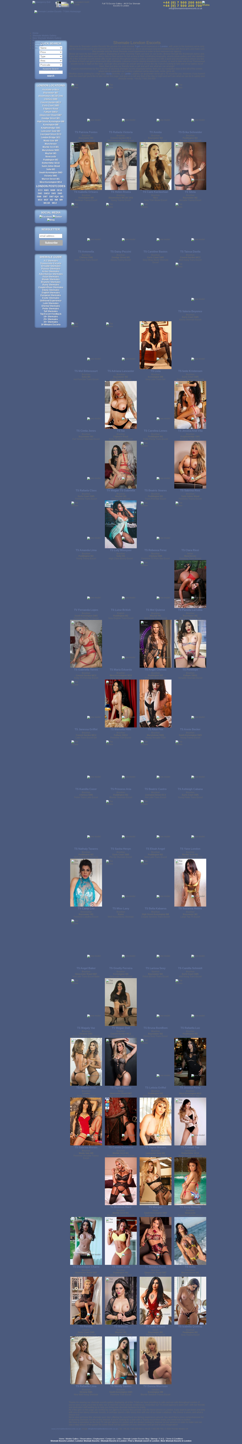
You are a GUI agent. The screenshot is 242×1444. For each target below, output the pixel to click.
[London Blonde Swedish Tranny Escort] (155, 1360)
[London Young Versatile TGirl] (155, 703)
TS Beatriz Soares (155, 490)
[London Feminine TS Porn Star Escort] (155, 524)
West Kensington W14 (51, 182)
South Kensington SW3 (50, 172)
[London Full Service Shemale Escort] (86, 405)
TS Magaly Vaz (86, 1027)
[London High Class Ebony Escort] (121, 524)
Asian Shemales (51, 277)
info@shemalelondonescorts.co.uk (103, 1429)
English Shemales (51, 292)
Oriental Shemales (50, 306)
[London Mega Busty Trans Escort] (190, 823)
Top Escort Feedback (50, 314)
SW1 (40, 193)
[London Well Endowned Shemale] (86, 823)
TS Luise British (121, 609)
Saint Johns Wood (51, 166)
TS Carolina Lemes (155, 430)
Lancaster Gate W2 (50, 131)
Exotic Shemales (50, 298)
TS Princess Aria (121, 788)
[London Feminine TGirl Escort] (121, 703)
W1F (46, 200)
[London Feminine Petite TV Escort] (86, 584)
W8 (56, 200)
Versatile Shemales (51, 266)
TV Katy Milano (155, 1326)
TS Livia (156, 370)
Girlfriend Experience (50, 300)
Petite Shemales (51, 308)
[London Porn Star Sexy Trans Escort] (86, 1002)
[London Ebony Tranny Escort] (121, 226)
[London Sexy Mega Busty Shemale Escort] (155, 226)
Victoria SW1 (50, 176)
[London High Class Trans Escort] (86, 226)
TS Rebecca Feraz (155, 550)
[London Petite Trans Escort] (86, 1062)
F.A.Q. (162, 1439)
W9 (61, 200)
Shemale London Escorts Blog (136, 1439)
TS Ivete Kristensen (190, 370)
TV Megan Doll (121, 1027)
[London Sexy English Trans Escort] (121, 584)
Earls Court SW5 (51, 105)
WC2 (54, 203)
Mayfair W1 (51, 153)
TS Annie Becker (190, 729)
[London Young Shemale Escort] (121, 1301)
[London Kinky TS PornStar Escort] (86, 644)
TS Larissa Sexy (155, 968)
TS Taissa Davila (190, 251)
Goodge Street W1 (51, 118)
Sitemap (154, 1439)
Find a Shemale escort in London (143, 1441)
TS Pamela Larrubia (190, 609)
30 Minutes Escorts (51, 324)
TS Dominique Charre (86, 1266)
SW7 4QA (54, 196)
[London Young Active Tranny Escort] (86, 1241)
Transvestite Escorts (50, 263)
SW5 (60, 193)
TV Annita (156, 132)
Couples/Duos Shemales (50, 287)
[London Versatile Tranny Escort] (190, 106)
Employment (39, 43)
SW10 (47, 193)
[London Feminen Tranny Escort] (155, 106)
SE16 (59, 190)
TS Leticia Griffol (155, 1087)
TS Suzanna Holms (190, 908)
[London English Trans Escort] (86, 1301)
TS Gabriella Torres (86, 669)
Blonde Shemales (51, 279)
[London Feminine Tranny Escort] (190, 465)
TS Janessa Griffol (86, 729)
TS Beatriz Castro (156, 788)
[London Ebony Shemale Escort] (190, 285)
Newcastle (51, 156)
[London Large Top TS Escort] (190, 883)
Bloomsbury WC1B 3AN (51, 96)
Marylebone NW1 (50, 150)
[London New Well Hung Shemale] (86, 1360)
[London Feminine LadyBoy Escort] (86, 883)
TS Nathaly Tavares (86, 848)
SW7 (45, 196)
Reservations (39, 40)
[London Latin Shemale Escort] (121, 345)
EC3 (40, 190)
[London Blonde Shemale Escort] (121, 763)
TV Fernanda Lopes (86, 609)
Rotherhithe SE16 (51, 163)
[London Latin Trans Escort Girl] (86, 703)
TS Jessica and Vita (190, 430)
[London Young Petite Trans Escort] (190, 763)
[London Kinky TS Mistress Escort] (121, 405)
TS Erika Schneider (190, 132)
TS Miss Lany (120, 908)
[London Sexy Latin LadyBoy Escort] (121, 1002)
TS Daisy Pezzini (120, 251)
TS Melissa (121, 1326)
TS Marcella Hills (120, 729)
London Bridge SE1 (50, 137)
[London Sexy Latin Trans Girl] (155, 345)
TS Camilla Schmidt (190, 968)
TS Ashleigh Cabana (190, 788)
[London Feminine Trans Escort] (86, 465)
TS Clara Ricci (190, 550)
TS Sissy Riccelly (190, 1207)
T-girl (137, 46)
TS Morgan (155, 1207)
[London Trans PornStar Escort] (155, 465)
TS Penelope (190, 669)
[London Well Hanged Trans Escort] (155, 1062)
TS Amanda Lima (86, 550)
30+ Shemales (51, 322)
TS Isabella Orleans (86, 191)
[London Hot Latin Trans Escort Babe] (86, 942)
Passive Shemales (50, 269)
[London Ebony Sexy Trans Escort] (155, 1002)
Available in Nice (50, 89)
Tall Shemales (51, 311)
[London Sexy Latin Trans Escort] (155, 823)
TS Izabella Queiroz (190, 1326)
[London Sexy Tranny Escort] (190, 1301)
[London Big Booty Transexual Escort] (121, 1181)
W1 (62, 196)
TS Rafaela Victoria (121, 132)
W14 (40, 200)
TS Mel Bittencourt (86, 370)
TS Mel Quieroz (155, 609)
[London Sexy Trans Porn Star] (190, 1002)
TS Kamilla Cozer (86, 788)
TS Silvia (190, 191)
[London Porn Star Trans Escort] (155, 644)
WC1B (47, 203)
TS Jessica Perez (190, 1087)
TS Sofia (190, 1266)
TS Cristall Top (190, 1147)
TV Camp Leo (86, 908)
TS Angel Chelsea (155, 669)
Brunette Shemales (51, 282)
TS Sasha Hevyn (121, 848)
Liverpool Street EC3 (50, 134)
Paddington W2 (50, 160)
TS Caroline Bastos (155, 251)
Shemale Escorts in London (114, 1441)
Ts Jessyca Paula (155, 1266)
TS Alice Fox (155, 729)
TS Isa (121, 430)
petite (128, 73)
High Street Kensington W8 (50, 121)
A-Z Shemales (51, 261)
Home (35, 33)
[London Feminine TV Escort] (155, 1301)
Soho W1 (50, 169)
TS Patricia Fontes (86, 132)
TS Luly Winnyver (121, 550)
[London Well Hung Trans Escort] (155, 584)
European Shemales (51, 295)
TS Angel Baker (86, 968)
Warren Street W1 (51, 179)
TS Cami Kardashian (155, 191)
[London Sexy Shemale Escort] (155, 1121)
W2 (51, 200)
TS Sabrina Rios (190, 490)
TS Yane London (190, 848)
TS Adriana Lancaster (121, 370)
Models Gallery (72, 1439)
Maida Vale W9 (51, 140)
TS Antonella (86, 251)
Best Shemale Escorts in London (176, 1441)
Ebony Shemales (50, 290)
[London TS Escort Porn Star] (190, 1062)
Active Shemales (50, 271)
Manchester (51, 144)
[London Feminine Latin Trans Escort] (121, 1121)
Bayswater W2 (50, 93)
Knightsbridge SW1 (50, 128)
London (164, 46)
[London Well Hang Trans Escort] (190, 226)
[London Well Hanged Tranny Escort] (121, 106)
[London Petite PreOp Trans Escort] (155, 405)
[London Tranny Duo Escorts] (121, 465)
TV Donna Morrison (155, 1386)
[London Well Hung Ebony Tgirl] (190, 584)
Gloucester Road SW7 (51, 115)
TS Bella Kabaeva (155, 908)
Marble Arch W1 (51, 147)
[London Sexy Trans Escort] (86, 106)
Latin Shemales (51, 303)
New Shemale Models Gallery (47, 38)
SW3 (53, 193)
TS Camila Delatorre (120, 1147)
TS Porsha (86, 1326)
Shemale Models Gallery (44, 35)
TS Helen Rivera (121, 191)
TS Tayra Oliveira (120, 1087)
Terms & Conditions (174, 1439)
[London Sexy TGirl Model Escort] (155, 166)
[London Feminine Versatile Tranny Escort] (86, 1121)
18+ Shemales (51, 316)
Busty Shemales (51, 285)
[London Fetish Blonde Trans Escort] (155, 942)
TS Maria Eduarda (121, 669)
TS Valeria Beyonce (190, 311)
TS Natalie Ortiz (86, 1087)
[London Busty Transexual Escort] (190, 1121)
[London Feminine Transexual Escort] (190, 345)
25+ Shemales (51, 319)
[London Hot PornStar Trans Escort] (86, 345)
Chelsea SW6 (51, 99)
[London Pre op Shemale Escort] (121, 823)
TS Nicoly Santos (120, 1386)
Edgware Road (50, 109)
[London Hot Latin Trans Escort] (155, 763)
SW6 (39, 196)
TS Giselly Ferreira (120, 968)
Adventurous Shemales (51, 274)
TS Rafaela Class (86, 490)
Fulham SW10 (51, 112)
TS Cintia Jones (86, 430)
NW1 (46, 190)
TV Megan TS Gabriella (121, 490)
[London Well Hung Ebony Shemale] (121, 883)
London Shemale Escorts (87, 1441)
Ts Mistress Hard (120, 1207)
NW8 (52, 190)
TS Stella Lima (121, 1266)
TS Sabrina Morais (86, 1147)
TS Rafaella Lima (86, 1386)
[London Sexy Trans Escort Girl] (121, 644)
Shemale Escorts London (62, 1441)
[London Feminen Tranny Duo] (190, 405)
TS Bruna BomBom (155, 1027)
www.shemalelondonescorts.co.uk (66, 1429)
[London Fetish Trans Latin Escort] (86, 763)
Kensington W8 (50, 125)
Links (35, 48)
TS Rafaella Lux (190, 1027)
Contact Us (38, 45)
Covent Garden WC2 (51, 102)
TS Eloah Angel (155, 848)
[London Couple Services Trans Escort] (155, 883)
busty (109, 73)
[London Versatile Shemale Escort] (190, 644)
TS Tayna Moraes (155, 1147)
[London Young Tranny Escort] (121, 166)
